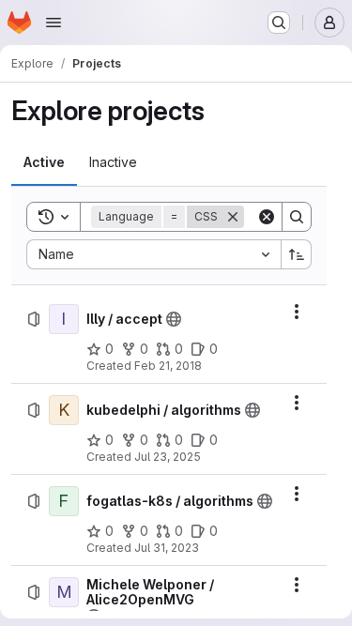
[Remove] (233, 217)
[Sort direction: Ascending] (297, 254)
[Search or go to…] (279, 22)
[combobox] (153, 254)
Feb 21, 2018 (168, 366)
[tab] (44, 162)
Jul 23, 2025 (167, 457)
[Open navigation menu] (53, 23)
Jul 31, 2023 (166, 548)
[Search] (297, 217)
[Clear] (266, 217)
